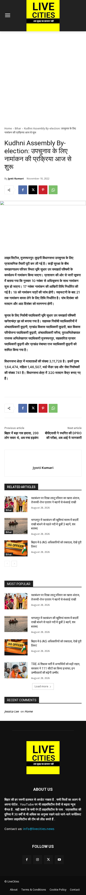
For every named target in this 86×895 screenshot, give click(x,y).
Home (8, 128)
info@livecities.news (38, 829)
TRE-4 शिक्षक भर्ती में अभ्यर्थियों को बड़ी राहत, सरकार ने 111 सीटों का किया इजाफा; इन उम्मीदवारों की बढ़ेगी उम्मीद (55, 668)
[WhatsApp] (53, 189)
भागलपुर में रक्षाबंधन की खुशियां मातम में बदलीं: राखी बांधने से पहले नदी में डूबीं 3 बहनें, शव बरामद (55, 524)
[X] (32, 189)
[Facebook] (22, 189)
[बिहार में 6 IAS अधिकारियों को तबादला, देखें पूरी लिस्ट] (16, 548)
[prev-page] (7, 564)
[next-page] (14, 564)
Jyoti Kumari (16, 178)
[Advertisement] (43, 76)
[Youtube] (59, 859)
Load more (41, 686)
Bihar (18, 128)
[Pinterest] (43, 189)
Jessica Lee (11, 711)
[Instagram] (37, 859)
